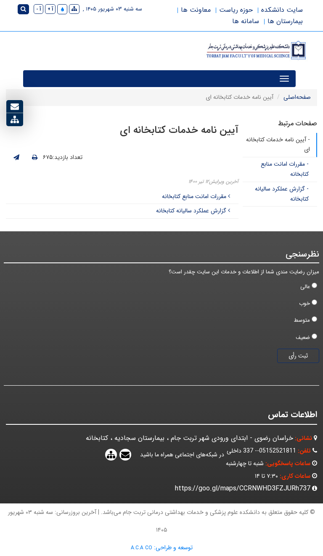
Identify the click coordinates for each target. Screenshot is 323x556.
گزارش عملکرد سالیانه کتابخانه (192, 210)
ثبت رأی (298, 355)
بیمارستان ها (285, 21)
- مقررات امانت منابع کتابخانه (285, 169)
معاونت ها (196, 10)
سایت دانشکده (282, 10)
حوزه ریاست (236, 10)
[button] (62, 9)
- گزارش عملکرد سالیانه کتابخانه (282, 194)
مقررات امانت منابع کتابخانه (195, 196)
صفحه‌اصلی (297, 97)
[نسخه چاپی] (34, 158)
